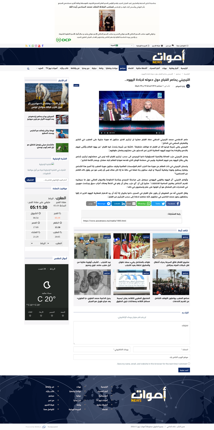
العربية (113, 45)
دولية (94, 68)
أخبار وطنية (173, 68)
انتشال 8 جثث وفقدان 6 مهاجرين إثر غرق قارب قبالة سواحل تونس (46, 105)
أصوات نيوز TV (52, 68)
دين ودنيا (85, 68)
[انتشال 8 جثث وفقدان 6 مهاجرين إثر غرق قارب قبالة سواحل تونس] (47, 97)
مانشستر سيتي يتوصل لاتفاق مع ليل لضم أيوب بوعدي (40, 146)
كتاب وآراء (64, 68)
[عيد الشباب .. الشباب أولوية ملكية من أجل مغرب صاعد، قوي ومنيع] (92, 246)
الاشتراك (30, 179)
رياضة (101, 68)
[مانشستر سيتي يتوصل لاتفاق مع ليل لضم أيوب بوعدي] (62, 147)
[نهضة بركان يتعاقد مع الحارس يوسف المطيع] (62, 133)
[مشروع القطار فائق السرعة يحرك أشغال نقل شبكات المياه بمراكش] (171, 246)
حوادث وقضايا (111, 68)
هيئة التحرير (156, 45)
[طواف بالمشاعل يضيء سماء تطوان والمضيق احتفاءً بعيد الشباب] (131, 246)
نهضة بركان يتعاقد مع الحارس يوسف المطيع (42, 131)
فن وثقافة (75, 68)
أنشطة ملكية (141, 68)
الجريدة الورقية (141, 45)
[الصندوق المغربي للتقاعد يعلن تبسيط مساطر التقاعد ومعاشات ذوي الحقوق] (131, 282)
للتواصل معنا (181, 45)
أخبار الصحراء (155, 68)
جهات (164, 68)
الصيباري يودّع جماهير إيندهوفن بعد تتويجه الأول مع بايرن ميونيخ (40, 117)
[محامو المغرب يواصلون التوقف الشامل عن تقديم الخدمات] (171, 282)
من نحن (168, 45)
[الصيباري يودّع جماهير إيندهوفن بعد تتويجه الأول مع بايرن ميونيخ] (62, 119)
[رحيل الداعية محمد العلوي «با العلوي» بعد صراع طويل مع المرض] (92, 282)
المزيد (40, 68)
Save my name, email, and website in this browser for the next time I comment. (152, 363)
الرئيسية (184, 68)
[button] (173, 203)
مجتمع (122, 68)
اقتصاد (131, 68)
